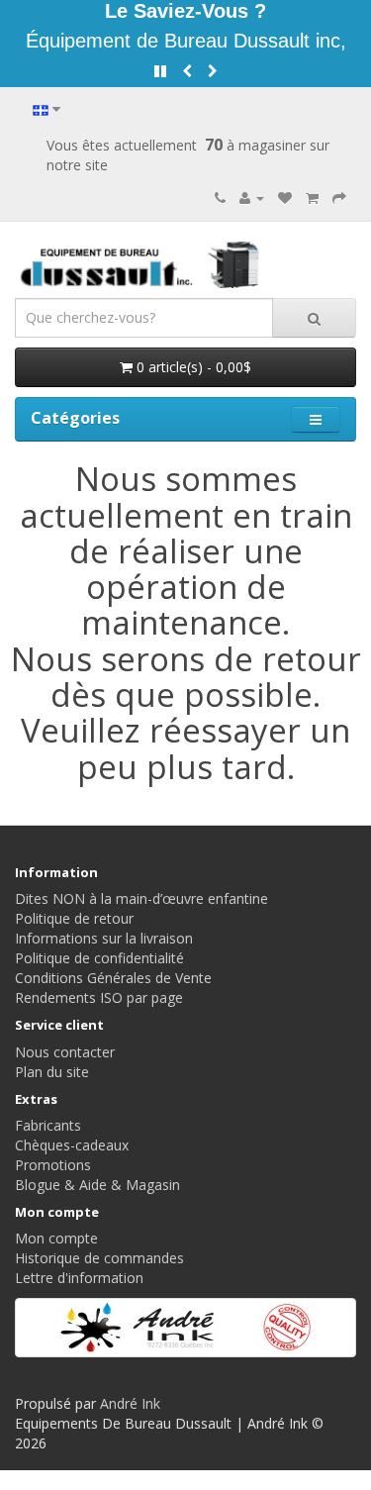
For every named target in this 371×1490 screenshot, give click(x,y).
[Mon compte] (251, 197)
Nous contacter (65, 1052)
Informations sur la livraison (104, 938)
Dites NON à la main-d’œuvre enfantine (141, 898)
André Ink (130, 1403)
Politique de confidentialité (99, 957)
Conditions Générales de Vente (113, 977)
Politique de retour (74, 918)
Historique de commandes (99, 1257)
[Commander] (339, 197)
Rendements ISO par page (99, 997)
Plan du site (52, 1071)
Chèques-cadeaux (72, 1145)
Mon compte (56, 1238)
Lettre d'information (79, 1277)
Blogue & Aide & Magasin (97, 1184)
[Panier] (312, 197)
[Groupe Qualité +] (185, 1327)
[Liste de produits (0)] (285, 197)
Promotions (53, 1164)
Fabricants (48, 1125)
